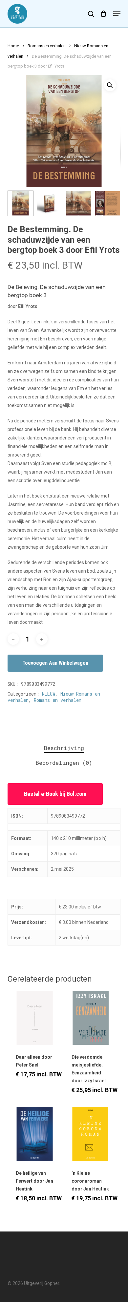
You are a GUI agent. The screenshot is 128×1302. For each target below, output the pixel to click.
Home (13, 45)
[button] (116, 13)
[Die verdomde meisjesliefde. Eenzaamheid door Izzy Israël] (90, 1018)
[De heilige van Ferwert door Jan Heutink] (35, 1134)
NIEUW (48, 694)
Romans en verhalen (47, 45)
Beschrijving (64, 748)
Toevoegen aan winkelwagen (55, 663)
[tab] (64, 748)
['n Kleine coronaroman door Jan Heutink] (90, 1134)
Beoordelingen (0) (64, 762)
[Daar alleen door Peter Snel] (35, 1018)
